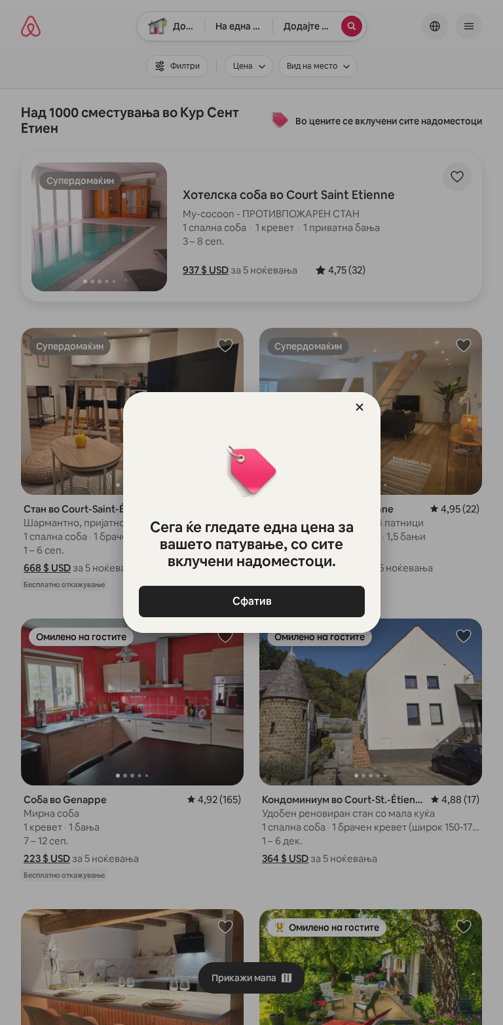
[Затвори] (359, 407)
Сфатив (251, 601)
